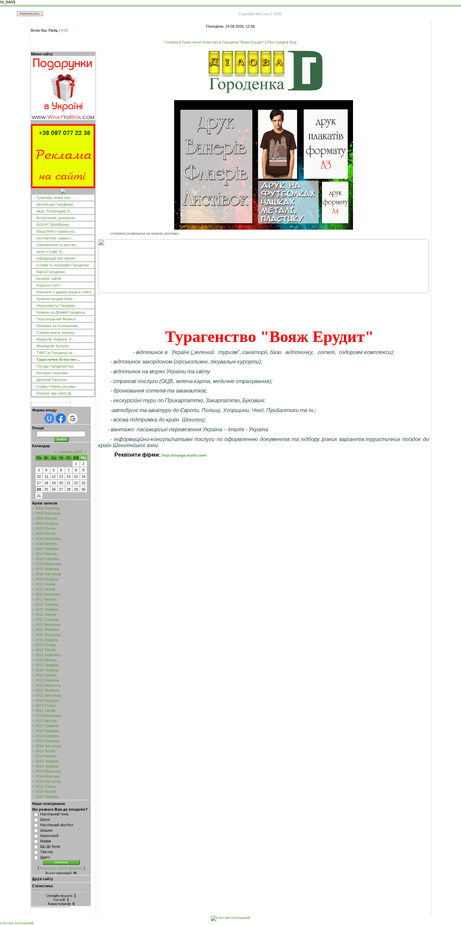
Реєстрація (276, 42)
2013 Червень (47, 731)
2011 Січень (45, 584)
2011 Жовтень (47, 630)
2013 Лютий (45, 711)
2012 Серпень (47, 680)
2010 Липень (46, 554)
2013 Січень (45, 705)
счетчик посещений (17, 923)
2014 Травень (47, 761)
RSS (64, 30)
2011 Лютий (45, 589)
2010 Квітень (46, 544)
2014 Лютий (45, 751)
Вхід (292, 42)
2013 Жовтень (47, 741)
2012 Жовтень (47, 690)
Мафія (45, 841)
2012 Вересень (48, 685)
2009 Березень (48, 513)
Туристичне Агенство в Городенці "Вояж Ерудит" (223, 42)
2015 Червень (47, 796)
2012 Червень (47, 670)
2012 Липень (46, 675)
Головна (172, 42)
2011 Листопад (47, 635)
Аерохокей (49, 836)
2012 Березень (48, 655)
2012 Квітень (46, 660)
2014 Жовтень (47, 776)
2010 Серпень (47, 559)
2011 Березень (47, 594)
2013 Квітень (46, 721)
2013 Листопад (48, 746)
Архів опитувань (71, 868)
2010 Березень (48, 539)
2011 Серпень (47, 619)
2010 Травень (47, 549)
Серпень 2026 (70, 452)
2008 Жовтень (47, 508)
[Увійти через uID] (49, 418)
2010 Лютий (45, 533)
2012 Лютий (45, 650)
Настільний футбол (56, 825)
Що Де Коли (50, 846)
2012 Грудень (46, 700)
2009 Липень (46, 518)
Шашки (46, 830)
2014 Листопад (48, 781)
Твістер (46, 852)
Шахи (45, 819)
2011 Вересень (48, 625)
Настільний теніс (54, 814)
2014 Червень (47, 766)
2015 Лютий (45, 791)
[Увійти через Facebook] (61, 418)
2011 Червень (47, 609)
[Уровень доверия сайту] (63, 193)
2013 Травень (47, 726)
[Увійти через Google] (72, 418)
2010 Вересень (48, 564)
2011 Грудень (46, 640)
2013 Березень (48, 716)
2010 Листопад (48, 574)
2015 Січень (45, 786)
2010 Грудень (46, 579)
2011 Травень (46, 604)
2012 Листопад (48, 695)
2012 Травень (47, 665)
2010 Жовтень (47, 569)
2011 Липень (46, 614)
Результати (48, 868)
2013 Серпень (47, 736)
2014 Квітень (46, 756)
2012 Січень (45, 645)
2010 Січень (45, 528)
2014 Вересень (48, 771)
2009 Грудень (46, 523)
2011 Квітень (46, 599)
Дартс (45, 857)
